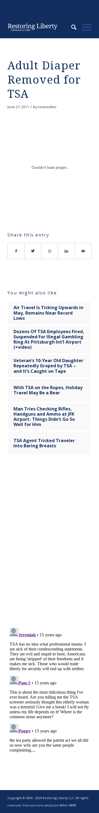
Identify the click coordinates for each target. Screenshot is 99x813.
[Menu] (84, 27)
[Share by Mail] (83, 251)
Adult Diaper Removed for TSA (44, 79)
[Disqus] (49, 544)
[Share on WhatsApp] (50, 251)
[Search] (71, 27)
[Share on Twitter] (33, 251)
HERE (72, 805)
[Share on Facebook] (16, 251)
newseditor (47, 106)
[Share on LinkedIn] (66, 251)
